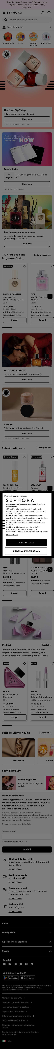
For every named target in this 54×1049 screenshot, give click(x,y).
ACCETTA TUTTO (26, 543)
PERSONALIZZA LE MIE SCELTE (26, 551)
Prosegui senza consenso (15, 496)
